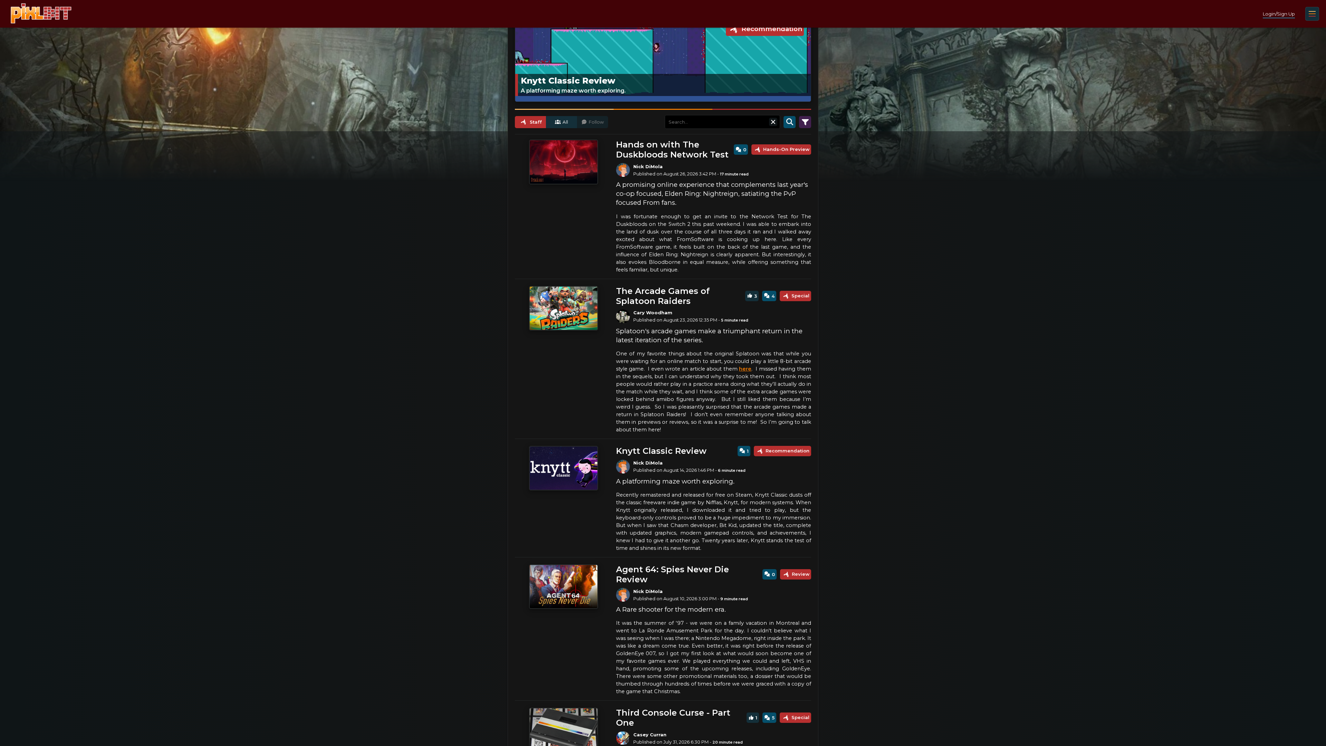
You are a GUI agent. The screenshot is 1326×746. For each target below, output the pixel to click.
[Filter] (805, 122)
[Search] (790, 122)
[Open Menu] (1312, 14)
